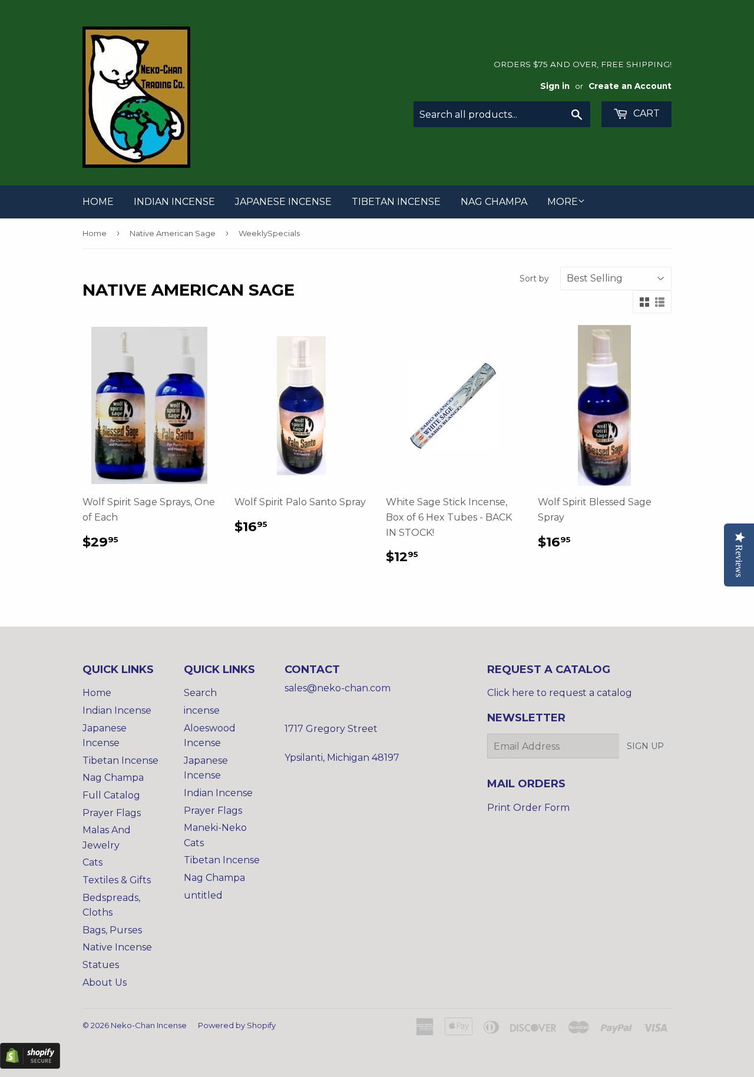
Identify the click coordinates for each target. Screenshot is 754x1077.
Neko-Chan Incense (149, 1025)
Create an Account (630, 86)
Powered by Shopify (237, 1025)
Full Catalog (111, 795)
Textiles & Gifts (116, 880)
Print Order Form (528, 807)
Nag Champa (494, 201)
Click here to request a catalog (559, 692)
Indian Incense (174, 201)
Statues (100, 964)
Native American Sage (173, 233)
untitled (203, 895)
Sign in (555, 86)
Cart (645, 113)
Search (200, 692)
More (562, 201)
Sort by (534, 278)
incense (202, 710)
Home (98, 201)
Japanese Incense (283, 201)
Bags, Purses (112, 930)
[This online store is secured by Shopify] (30, 1065)
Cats (92, 862)
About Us (104, 982)
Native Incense (117, 947)
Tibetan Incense (396, 201)
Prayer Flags (111, 812)
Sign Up (645, 746)
